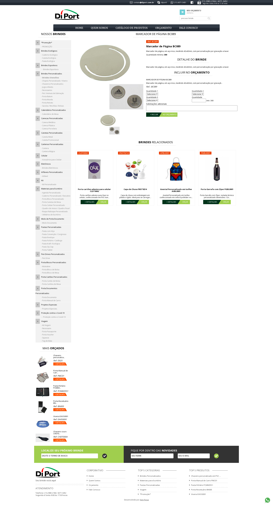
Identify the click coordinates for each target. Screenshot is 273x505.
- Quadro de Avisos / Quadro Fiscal (55, 208)
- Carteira (45, 148)
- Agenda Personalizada (50, 192)
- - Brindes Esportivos (49, 69)
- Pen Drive (45, 258)
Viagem (44, 321)
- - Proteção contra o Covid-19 (53, 317)
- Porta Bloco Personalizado (52, 199)
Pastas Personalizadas (51, 227)
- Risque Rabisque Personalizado (54, 211)
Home (79, 27)
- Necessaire (46, 328)
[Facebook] (192, 3)
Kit (42, 180)
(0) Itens (194, 11)
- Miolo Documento (49, 223)
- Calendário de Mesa (49, 114)
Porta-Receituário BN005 (201, 489)
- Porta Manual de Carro (51, 300)
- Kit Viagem (46, 325)
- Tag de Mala (46, 341)
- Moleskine (45, 266)
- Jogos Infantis (47, 87)
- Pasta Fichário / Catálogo (51, 240)
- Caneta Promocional (50, 140)
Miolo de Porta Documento (52, 219)
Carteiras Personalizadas (52, 144)
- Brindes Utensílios (50, 77)
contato (137, 2)
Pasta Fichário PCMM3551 (202, 485)
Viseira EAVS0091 (198, 494)
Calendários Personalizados (53, 110)
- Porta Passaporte (48, 331)
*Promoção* (46, 42)
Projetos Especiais (49, 304)
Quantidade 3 (152, 97)
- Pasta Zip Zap (47, 247)
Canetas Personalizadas (52, 133)
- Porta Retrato (47, 103)
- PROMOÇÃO (46, 46)
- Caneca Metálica (48, 122)
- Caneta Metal (47, 137)
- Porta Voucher (47, 334)
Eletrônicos (46, 164)
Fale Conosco (188, 27)
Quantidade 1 (152, 91)
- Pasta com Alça (47, 231)
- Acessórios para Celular (51, 159)
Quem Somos (99, 27)
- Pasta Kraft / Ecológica (50, 243)
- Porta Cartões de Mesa (51, 284)
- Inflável (44, 176)
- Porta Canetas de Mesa (51, 202)
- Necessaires (46, 90)
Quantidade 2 (198, 91)
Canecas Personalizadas (52, 118)
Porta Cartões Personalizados (54, 277)
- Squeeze (45, 338)
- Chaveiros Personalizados (52, 84)
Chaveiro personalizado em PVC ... (206, 476)
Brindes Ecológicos (49, 51)
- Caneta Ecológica (48, 58)
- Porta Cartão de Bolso (50, 281)
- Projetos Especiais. (49, 309)
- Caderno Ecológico (49, 55)
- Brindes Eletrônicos (49, 168)
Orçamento (163, 27)
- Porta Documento (49, 297)
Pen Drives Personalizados (53, 254)
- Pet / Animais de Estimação (52, 93)
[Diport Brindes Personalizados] (67, 14)
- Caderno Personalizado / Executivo (55, 196)
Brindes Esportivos (49, 65)
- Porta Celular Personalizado (53, 205)
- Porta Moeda (47, 99)
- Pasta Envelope (47, 237)
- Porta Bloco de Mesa (50, 273)
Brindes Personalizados (51, 73)
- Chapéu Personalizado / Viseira (54, 81)
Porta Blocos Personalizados (53, 262)
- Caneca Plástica (48, 125)
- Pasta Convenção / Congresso (53, 234)
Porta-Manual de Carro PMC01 (204, 480)
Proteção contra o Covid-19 (52, 313)
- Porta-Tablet (46, 250)
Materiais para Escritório (51, 188)
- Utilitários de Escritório (51, 214)
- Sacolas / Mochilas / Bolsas (52, 106)
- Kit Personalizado (48, 184)
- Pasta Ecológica (48, 61)
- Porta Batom (46, 96)
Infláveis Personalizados (52, 172)
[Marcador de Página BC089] (109, 75)
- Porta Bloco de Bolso (50, 269)
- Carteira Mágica (48, 151)
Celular (44, 155)
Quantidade (197, 97)
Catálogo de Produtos (132, 27)
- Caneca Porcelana (49, 128)
